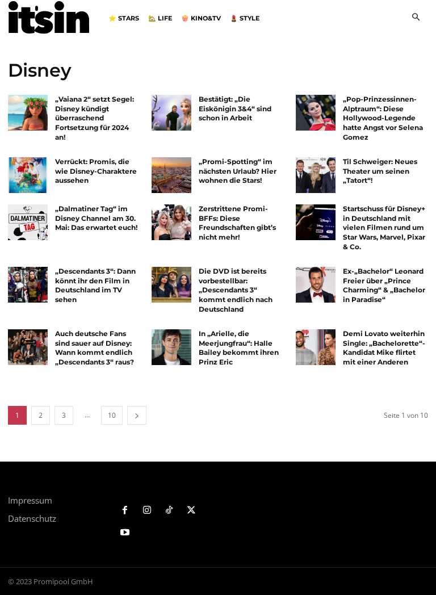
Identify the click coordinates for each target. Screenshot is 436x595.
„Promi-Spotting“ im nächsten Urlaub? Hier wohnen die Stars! (237, 171)
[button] (415, 18)
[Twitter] (191, 510)
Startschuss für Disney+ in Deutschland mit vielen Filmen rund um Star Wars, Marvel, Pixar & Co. (384, 227)
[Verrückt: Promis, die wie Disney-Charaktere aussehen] (28, 175)
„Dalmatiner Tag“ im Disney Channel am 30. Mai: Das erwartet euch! (96, 218)
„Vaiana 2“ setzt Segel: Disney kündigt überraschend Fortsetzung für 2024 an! (94, 118)
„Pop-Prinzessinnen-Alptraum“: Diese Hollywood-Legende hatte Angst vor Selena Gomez (383, 118)
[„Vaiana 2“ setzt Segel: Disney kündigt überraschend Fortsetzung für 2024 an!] (28, 113)
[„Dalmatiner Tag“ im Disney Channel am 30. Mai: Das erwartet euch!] (28, 222)
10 (112, 415)
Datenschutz (32, 518)
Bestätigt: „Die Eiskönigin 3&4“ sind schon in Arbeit (235, 109)
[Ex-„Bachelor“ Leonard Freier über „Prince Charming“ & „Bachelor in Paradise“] (316, 285)
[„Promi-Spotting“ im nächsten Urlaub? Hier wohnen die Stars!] (171, 175)
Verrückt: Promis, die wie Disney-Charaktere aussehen (96, 171)
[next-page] (136, 415)
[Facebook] (125, 510)
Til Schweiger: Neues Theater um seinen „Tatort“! (380, 171)
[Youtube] (125, 533)
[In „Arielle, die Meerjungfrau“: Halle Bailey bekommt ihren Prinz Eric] (171, 347)
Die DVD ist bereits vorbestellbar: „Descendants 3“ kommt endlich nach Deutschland (235, 290)
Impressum (30, 500)
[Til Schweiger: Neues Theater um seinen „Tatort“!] (316, 175)
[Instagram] (147, 510)
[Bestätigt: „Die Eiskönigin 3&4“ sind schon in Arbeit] (171, 113)
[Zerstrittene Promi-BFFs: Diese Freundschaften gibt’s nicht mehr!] (171, 222)
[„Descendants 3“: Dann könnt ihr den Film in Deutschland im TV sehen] (28, 285)
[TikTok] (169, 510)
